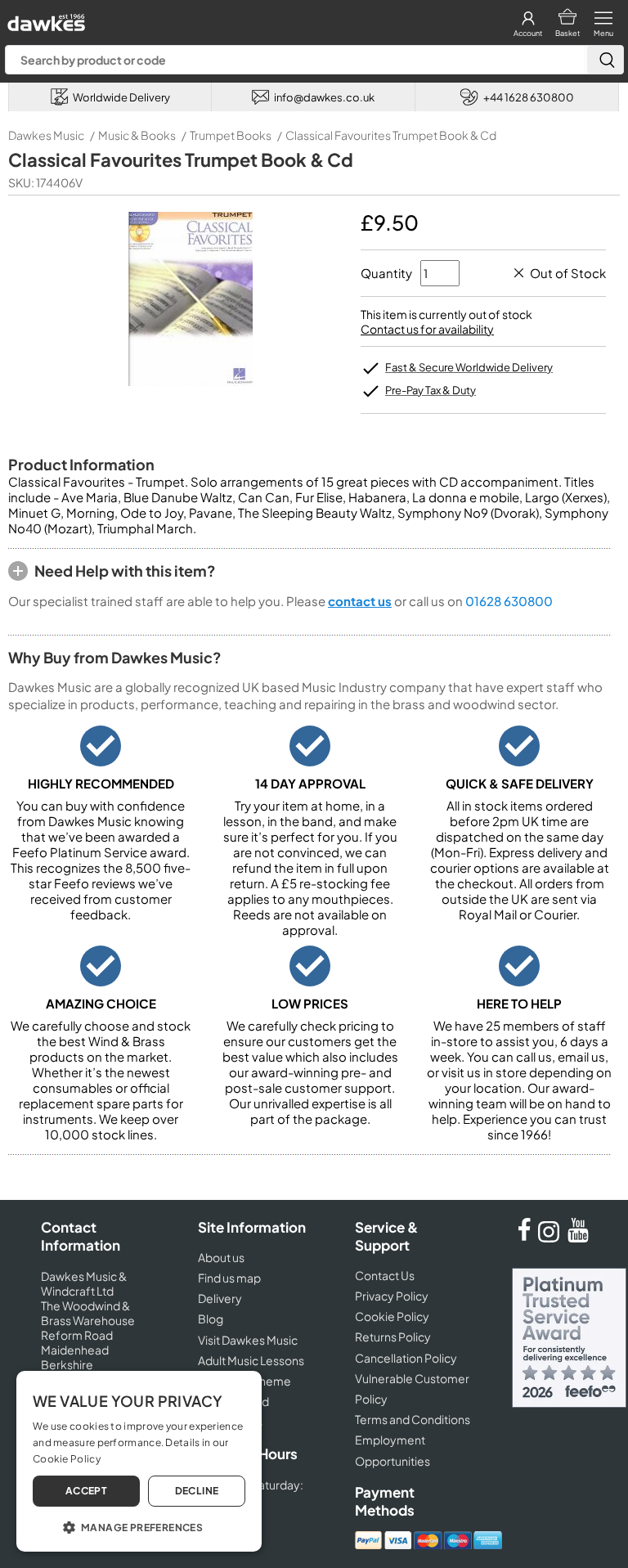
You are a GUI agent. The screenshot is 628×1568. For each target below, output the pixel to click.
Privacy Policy (391, 1295)
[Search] (605, 60)
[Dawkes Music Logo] (44, 18)
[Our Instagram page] (551, 1237)
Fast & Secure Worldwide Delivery (469, 367)
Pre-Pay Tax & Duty (430, 390)
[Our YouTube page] (578, 1237)
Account (528, 33)
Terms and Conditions (412, 1419)
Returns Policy (393, 1336)
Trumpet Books (230, 135)
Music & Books (137, 135)
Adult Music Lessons (251, 1360)
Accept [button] (86, 1491)
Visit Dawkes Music (248, 1339)
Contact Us (385, 1275)
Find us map (229, 1277)
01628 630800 (509, 601)
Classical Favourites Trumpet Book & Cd (390, 135)
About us (221, 1257)
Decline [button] (197, 1491)
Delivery (220, 1298)
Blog (210, 1318)
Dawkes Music (46, 135)
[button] (139, 1526)
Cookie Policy (392, 1316)
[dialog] (139, 1461)
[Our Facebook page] (524, 1237)
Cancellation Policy (406, 1357)
